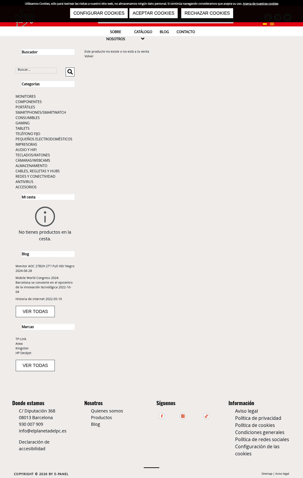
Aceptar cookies (153, 13)
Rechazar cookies (207, 13)
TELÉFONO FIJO (28, 133)
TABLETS (23, 128)
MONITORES (26, 96)
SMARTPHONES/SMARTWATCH (41, 112)
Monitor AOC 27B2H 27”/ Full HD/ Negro (45, 266)
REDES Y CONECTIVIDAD (35, 176)
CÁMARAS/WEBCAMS (33, 160)
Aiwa (19, 343)
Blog (95, 424)
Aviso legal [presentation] (282, 474)
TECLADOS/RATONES (33, 155)
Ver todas (35, 311)
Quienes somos (107, 411)
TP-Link (21, 339)
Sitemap (267, 474)
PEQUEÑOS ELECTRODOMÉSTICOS (44, 139)
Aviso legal (246, 411)
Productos (101, 417)
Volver (89, 56)
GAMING (23, 123)
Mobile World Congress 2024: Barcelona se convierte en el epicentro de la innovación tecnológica (44, 282)
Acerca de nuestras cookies (260, 4)
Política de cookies (255, 425)
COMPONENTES (29, 101)
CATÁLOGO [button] (143, 35)
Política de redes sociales (262, 439)
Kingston (22, 348)
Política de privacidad (258, 418)
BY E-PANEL (59, 474)
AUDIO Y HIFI (26, 149)
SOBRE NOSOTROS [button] (115, 35)
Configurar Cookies (98, 13)
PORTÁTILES (25, 107)
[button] (265, 23)
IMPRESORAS (26, 144)
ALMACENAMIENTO (31, 165)
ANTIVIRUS (24, 181)
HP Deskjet (23, 353)
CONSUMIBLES (28, 117)
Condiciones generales (259, 432)
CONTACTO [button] (186, 31)
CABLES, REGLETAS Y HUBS (38, 171)
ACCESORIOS (26, 187)
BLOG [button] (164, 31)
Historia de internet (30, 299)
